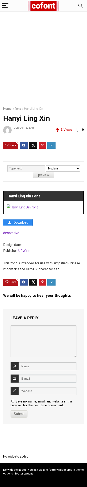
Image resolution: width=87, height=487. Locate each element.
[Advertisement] (43, 57)
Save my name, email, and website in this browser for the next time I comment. (42, 403)
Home (7, 109)
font (18, 109)
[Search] (80, 5)
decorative (11, 233)
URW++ (24, 251)
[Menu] (5, 5)
